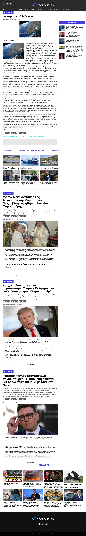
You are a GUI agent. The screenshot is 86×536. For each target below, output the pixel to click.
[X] (6, 133)
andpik (11, 142)
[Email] (20, 133)
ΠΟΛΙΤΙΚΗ (26, 9)
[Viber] (17, 133)
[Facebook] (4, 133)
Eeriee (52, 533)
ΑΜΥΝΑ (33, 9)
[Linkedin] (12, 133)
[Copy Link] (22, 133)
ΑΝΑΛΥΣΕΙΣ (65, 9)
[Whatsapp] (14, 133)
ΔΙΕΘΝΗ (19, 9)
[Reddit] (9, 133)
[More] (25, 133)
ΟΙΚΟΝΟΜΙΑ (41, 9)
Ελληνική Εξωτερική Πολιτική (32, 136)
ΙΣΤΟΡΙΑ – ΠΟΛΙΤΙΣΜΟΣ (53, 9)
